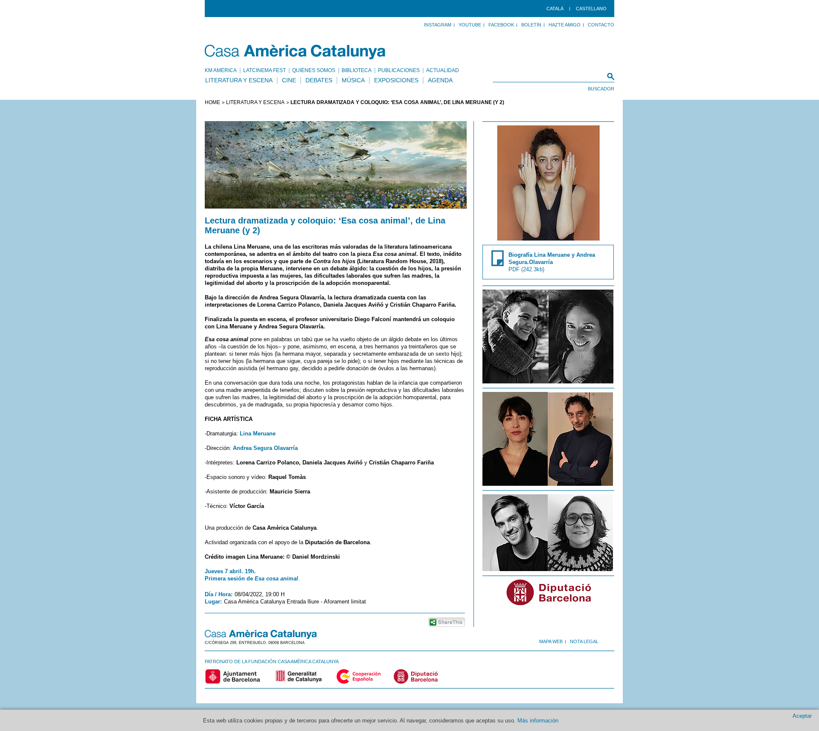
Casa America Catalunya (295, 52)
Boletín (531, 24)
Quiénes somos (313, 70)
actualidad (442, 70)
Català (554, 8)
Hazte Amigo (565, 24)
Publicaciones (399, 70)
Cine (289, 80)
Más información (537, 720)
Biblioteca (357, 70)
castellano (591, 8)
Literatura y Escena (239, 80)
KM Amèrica (221, 70)
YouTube (470, 24)
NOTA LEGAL (584, 641)
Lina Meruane (258, 433)
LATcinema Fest (264, 70)
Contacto (601, 24)
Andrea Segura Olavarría (265, 448)
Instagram (437, 24)
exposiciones (396, 80)
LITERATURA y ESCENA (255, 102)
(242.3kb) (551, 262)
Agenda (440, 80)
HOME (212, 102)
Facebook (501, 24)
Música (353, 80)
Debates (318, 80)
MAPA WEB (551, 641)
